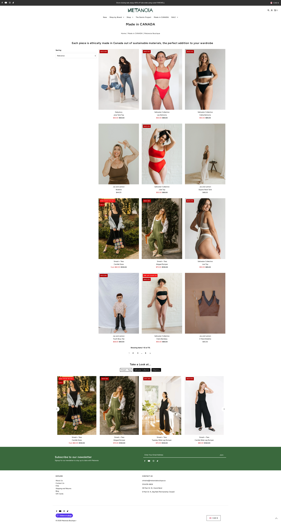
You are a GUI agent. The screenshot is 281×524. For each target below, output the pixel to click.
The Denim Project (143, 17)
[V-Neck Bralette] (205, 303)
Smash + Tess (126, 370)
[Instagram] (9, 3)
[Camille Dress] (118, 228)
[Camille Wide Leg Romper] (204, 405)
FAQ (57, 486)
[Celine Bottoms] (205, 79)
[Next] (224, 409)
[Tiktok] (13, 3)
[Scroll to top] (276, 518)
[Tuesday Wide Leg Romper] (161, 405)
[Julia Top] (162, 154)
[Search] (268, 10)
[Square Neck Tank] (205, 154)
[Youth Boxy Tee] (118, 303)
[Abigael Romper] (162, 228)
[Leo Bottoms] (162, 79)
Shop (129, 17)
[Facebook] (2, 3)
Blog (57, 491)
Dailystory (156, 370)
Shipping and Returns (63, 488)
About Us (59, 481)
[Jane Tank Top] (118, 79)
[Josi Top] (205, 228)
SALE (173, 17)
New (105, 17)
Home (123, 33)
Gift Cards (59, 494)
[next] (150, 353)
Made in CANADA (161, 17)
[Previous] (57, 409)
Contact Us (60, 483)
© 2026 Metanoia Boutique (66, 521)
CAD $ (276, 3)
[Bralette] (118, 154)
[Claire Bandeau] (162, 303)
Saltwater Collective (141, 370)
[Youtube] (5, 3)
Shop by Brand (116, 17)
